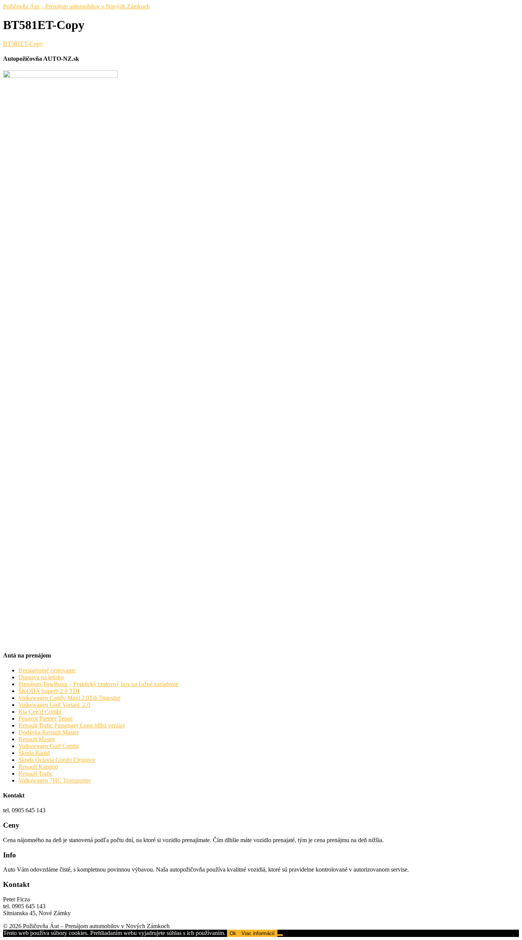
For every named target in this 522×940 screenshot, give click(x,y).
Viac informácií (258, 933)
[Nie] (280, 935)
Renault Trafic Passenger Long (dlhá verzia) (71, 725)
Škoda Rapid (34, 753)
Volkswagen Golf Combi (48, 746)
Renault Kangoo (38, 766)
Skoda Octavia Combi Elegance (57, 760)
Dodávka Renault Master (48, 732)
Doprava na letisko (41, 677)
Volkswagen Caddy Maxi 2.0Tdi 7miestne (69, 698)
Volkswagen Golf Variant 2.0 (54, 704)
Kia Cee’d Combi (39, 711)
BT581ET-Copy (23, 44)
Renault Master (36, 739)
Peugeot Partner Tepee (45, 718)
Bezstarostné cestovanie (47, 670)
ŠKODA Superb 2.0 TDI (48, 691)
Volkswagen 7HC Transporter (54, 780)
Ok (233, 933)
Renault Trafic (35, 773)
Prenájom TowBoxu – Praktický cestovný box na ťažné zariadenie (98, 684)
